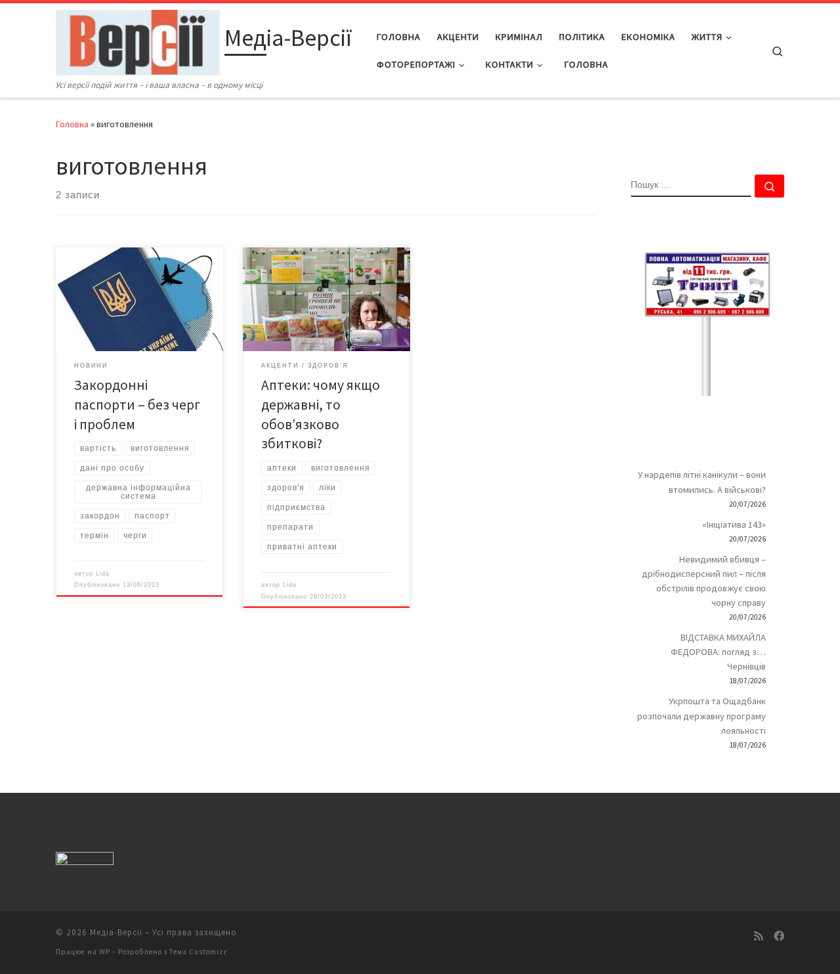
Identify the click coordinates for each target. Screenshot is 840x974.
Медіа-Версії (116, 932)
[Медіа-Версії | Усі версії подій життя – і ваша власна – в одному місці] (138, 40)
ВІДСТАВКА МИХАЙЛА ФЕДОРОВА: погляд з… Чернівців (718, 651)
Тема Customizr (198, 951)
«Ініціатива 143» (734, 524)
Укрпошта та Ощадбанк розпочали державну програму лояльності (701, 715)
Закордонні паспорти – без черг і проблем (137, 404)
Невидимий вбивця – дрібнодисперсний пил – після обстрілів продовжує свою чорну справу (704, 580)
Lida (103, 573)
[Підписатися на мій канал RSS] (758, 936)
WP (104, 951)
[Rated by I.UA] (85, 860)
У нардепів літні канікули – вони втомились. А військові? (702, 482)
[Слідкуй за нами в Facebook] (779, 936)
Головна (72, 124)
